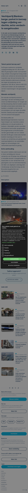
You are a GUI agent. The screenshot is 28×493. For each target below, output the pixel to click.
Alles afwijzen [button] (14, 262)
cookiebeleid (11, 240)
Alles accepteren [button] (14, 259)
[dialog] (14, 246)
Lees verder (17, 240)
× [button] (25, 225)
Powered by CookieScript (21, 267)
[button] (14, 242)
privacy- (5, 240)
